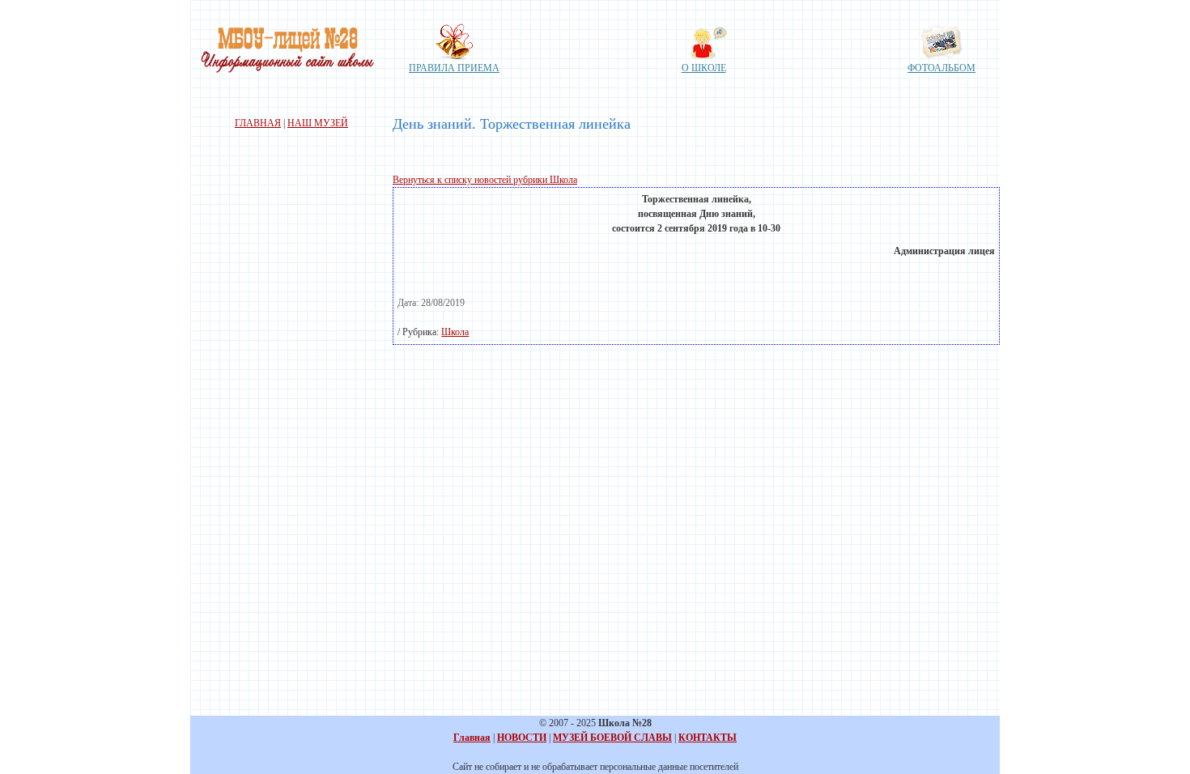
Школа (455, 332)
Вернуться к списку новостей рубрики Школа (485, 179)
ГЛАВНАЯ (258, 123)
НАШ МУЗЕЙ (317, 123)
